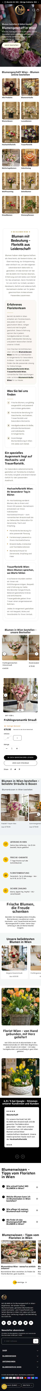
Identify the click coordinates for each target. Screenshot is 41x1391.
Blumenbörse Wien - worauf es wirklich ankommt (18, 1267)
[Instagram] (9, 1323)
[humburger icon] (4, 10)
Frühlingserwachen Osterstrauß (10, 664)
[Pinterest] (19, 769)
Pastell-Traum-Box (8, 824)
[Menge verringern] (7, 748)
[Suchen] (33, 10)
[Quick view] (25, 637)
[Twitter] (15, 769)
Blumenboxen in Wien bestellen (17, 789)
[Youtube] (15, 1323)
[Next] (38, 2)
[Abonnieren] (35, 1341)
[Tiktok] (20, 1323)
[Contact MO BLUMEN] (4, 1386)
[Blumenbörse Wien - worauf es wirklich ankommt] (18, 1252)
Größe (6, 734)
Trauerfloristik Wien (16, 372)
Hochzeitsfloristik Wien (18, 369)
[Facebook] (11, 769)
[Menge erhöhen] (17, 748)
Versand (15, 729)
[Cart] (37, 10)
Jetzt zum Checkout (20, 763)
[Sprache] (29, 10)
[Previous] (3, 2)
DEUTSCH (26, 1385)
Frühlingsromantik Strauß (20, 720)
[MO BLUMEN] (20, 10)
